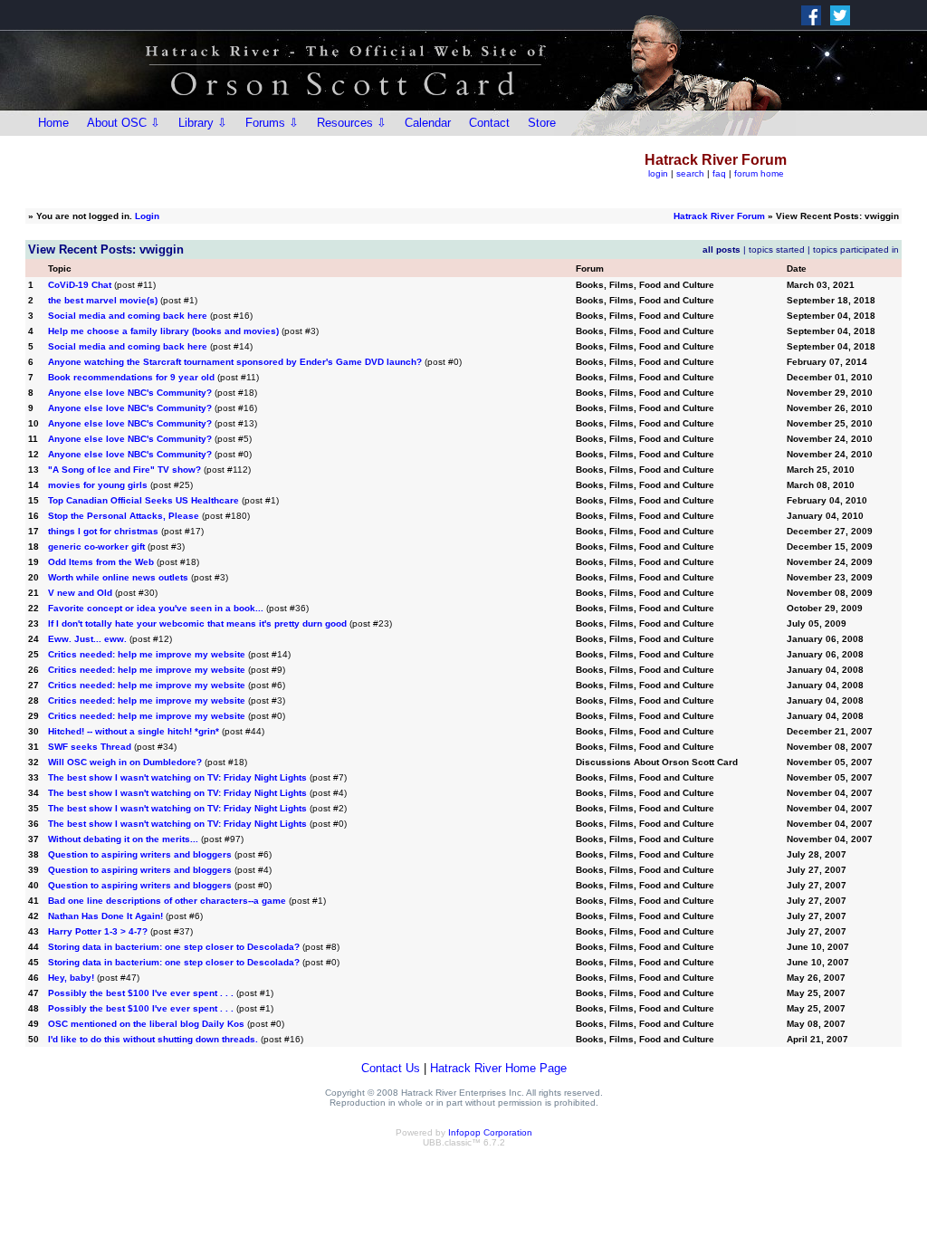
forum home (759, 173)
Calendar (428, 122)
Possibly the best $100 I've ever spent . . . (142, 993)
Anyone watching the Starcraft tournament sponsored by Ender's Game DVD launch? (235, 362)
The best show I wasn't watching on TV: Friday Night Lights (177, 777)
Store (542, 122)
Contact (489, 122)
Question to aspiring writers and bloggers (140, 854)
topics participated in (856, 249)
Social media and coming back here (127, 316)
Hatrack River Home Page (498, 1068)
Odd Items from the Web (102, 562)
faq (719, 173)
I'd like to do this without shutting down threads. (153, 1039)
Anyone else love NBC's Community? (130, 393)
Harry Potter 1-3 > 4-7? (98, 931)
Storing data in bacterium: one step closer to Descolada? (174, 947)
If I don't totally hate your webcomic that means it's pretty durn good (197, 623)
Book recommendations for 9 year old (131, 377)
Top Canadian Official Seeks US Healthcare (143, 500)
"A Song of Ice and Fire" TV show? (124, 470)
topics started (777, 249)
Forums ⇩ (272, 122)
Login (147, 216)
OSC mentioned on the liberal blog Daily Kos (146, 1024)
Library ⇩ (202, 122)
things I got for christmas (103, 531)
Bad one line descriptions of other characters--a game (167, 901)
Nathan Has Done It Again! (105, 916)
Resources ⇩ (352, 122)
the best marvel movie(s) (103, 300)
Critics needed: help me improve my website (146, 654)
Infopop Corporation (490, 1132)
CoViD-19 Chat (79, 285)
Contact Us (390, 1068)
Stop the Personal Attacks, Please (123, 516)
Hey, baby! (71, 978)
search (690, 173)
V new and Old (80, 593)
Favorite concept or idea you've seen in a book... (155, 608)
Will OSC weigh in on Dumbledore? (125, 762)
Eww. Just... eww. (87, 639)
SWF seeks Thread (89, 747)
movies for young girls (98, 485)
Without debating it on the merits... (123, 839)
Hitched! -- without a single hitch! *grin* (133, 731)
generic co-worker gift (96, 546)
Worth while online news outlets (118, 577)
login (658, 173)
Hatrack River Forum (719, 216)
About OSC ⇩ (123, 122)
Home (53, 122)
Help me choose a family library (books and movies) (163, 331)
